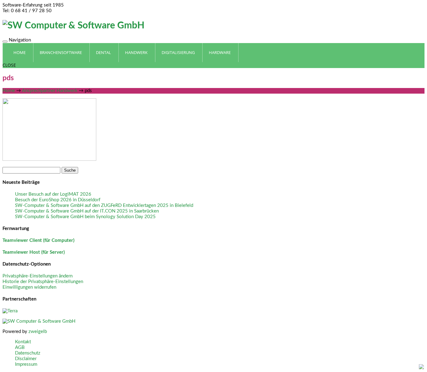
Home (9, 90)
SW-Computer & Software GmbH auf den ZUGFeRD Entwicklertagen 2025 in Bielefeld (104, 205)
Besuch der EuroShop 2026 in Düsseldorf (57, 200)
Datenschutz (27, 353)
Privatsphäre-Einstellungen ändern (38, 276)
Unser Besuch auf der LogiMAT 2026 (53, 194)
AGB (20, 347)
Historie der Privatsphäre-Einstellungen (43, 281)
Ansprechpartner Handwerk (50, 90)
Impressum (26, 364)
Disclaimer (26, 358)
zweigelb (37, 331)
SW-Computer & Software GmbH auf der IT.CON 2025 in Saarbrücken (87, 211)
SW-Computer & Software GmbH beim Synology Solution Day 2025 (85, 216)
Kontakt (23, 342)
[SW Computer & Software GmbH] (73, 25)
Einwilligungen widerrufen (29, 287)
